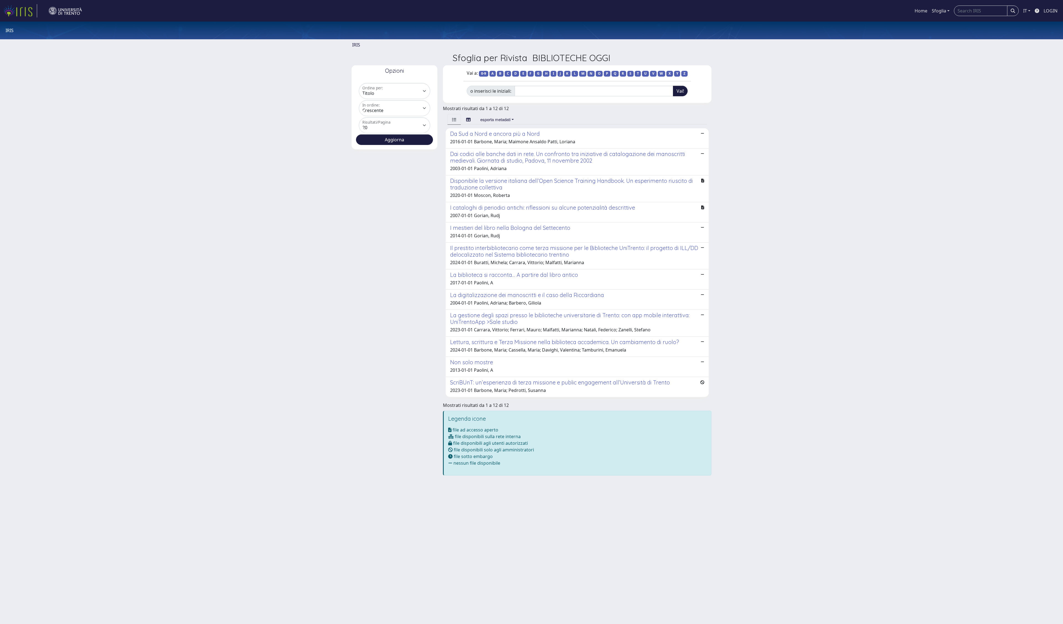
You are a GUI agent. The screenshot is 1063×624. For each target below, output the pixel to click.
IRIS (356, 45)
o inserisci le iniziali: (490, 91)
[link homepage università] (65, 10)
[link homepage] (20, 10)
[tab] (454, 119)
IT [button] (1025, 11)
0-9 (483, 73)
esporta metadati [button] (495, 119)
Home (921, 11)
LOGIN (1050, 11)
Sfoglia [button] (939, 11)
